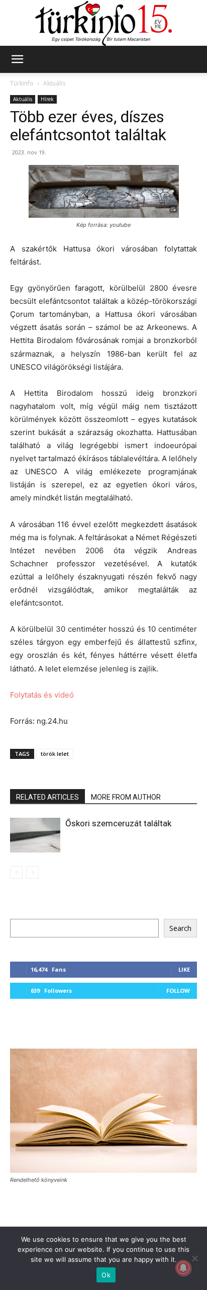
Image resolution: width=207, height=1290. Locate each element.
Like (184, 969)
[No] (194, 1258)
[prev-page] (16, 872)
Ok (106, 1275)
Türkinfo (22, 83)
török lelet (55, 753)
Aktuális (54, 83)
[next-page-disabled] (32, 872)
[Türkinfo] (103, 23)
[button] (17, 59)
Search (180, 928)
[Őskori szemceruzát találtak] (35, 835)
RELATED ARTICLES (47, 797)
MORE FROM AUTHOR (126, 797)
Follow (178, 990)
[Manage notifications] (183, 1268)
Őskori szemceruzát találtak (118, 823)
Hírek (47, 99)
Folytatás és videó (42, 695)
